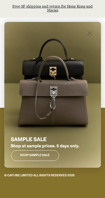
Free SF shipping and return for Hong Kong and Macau (52, 8)
